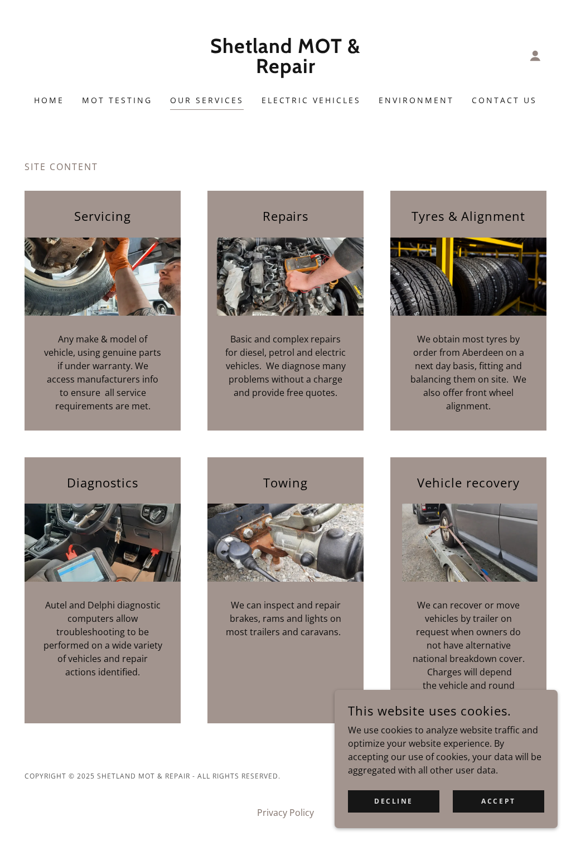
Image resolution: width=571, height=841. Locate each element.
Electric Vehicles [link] (311, 100)
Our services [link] (207, 100)
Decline (393, 801)
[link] (285, 70)
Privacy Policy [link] (285, 812)
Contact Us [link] (504, 100)
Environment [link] (416, 100)
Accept (498, 801)
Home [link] (49, 100)
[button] (535, 56)
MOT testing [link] (117, 100)
